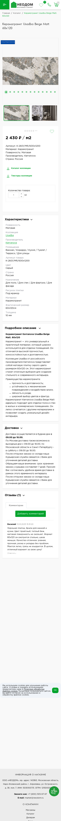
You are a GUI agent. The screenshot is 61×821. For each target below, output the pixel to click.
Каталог (30, 814)
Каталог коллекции (21, 168)
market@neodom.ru (34, 798)
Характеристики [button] (17, 219)
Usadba (10, 235)
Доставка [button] (12, 428)
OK (55, 690)
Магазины (30, 810)
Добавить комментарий (30, 514)
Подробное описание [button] (21, 328)
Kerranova (11, 243)
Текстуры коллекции (21, 176)
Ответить (11, 553)
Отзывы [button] (13, 495)
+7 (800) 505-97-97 (37, 794)
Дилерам (30, 817)
